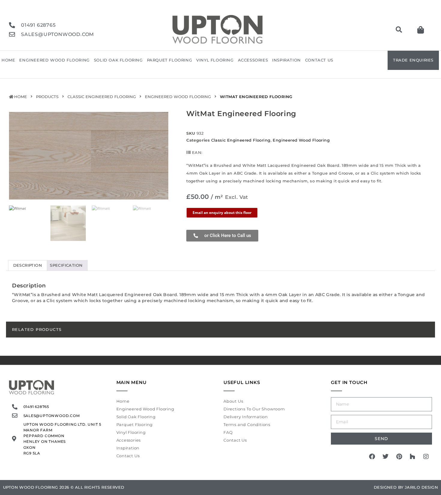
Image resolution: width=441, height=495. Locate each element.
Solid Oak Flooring (118, 60)
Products (47, 96)
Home (8, 60)
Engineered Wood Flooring (54, 60)
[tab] (27, 265)
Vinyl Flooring (214, 60)
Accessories (253, 60)
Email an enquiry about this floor (222, 212)
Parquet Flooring (169, 60)
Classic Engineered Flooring (102, 96)
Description (27, 265)
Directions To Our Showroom (254, 408)
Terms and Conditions (247, 424)
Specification (66, 265)
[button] (398, 29)
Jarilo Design (421, 487)
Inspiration (286, 60)
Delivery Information (246, 416)
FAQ (228, 432)
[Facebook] (372, 457)
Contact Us (319, 60)
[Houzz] (412, 457)
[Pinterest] (399, 457)
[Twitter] (386, 457)
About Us (233, 401)
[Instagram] (426, 457)
